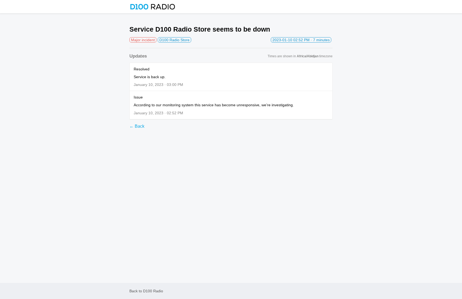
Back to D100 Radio (146, 291)
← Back (136, 126)
